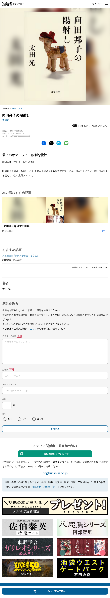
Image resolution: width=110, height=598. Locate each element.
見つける (96, 4)
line (66, 143)
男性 (9, 419)
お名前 (5, 370)
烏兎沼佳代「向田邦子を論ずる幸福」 (20, 256)
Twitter (51, 143)
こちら (33, 329)
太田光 (5, 120)
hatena (58, 143)
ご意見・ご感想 (9, 336)
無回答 (40, 419)
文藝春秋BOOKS (12, 4)
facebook (44, 143)
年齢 (4, 399)
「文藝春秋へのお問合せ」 (43, 487)
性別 (4, 414)
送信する (55, 429)
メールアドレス (9, 385)
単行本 (14, 108)
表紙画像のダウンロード (56, 454)
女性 (24, 419)
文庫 (20, 108)
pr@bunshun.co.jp (55, 473)
